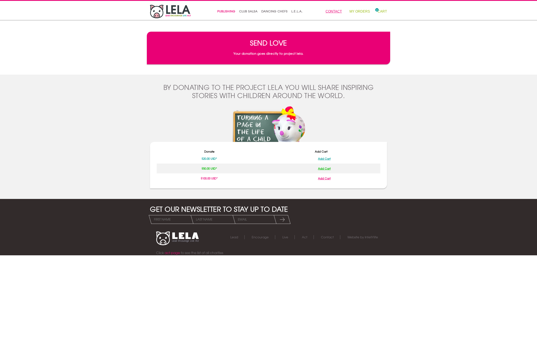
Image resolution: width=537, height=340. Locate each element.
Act (304, 237)
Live (285, 237)
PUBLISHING (226, 11)
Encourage (260, 237)
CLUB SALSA (248, 11)
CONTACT (334, 11)
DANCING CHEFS (274, 11)
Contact (327, 237)
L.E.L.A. (297, 11)
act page (172, 253)
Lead (234, 237)
